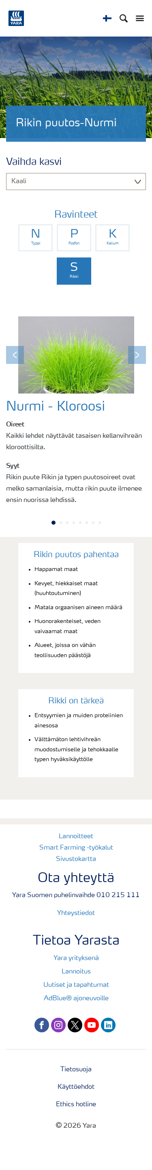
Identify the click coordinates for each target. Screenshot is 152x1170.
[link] (35, 237)
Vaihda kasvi (34, 162)
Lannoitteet (76, 836)
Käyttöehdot (76, 1087)
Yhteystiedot (76, 913)
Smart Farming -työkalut (76, 848)
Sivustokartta (76, 859)
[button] (15, 355)
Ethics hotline (76, 1104)
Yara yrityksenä (76, 958)
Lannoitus (76, 972)
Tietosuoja (76, 1069)
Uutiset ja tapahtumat (76, 985)
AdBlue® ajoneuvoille (76, 998)
